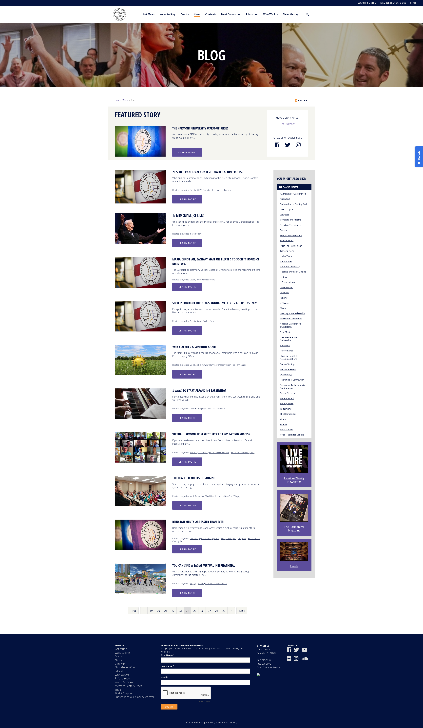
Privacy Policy (230, 722)
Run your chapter (217, 365)
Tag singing (285, 408)
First (133, 611)
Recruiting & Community (292, 379)
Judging (283, 297)
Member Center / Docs (393, 2)
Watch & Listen (367, 2)
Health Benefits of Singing (229, 496)
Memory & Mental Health (292, 313)
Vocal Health (210, 496)
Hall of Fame (286, 256)
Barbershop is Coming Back (242, 452)
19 (151, 611)
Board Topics (286, 209)
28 (216, 611)
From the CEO (286, 240)
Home (118, 100)
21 (165, 611)
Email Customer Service (268, 667)
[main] (211, 328)
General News (287, 250)
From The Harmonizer (236, 365)
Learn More (187, 152)
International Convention (223, 190)
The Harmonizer (288, 413)
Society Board (196, 279)
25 (194, 611)
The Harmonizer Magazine (294, 528)
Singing (193, 583)
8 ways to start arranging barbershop (199, 390)
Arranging (200, 408)
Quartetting (285, 374)
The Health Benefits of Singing (193, 478)
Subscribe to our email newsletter (134, 697)
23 (180, 611)
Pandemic (285, 345)
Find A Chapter (123, 693)
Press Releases (288, 369)
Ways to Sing (168, 14)
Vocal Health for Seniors (292, 434)
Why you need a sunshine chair (194, 347)
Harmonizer (286, 261)
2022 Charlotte (204, 190)
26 (202, 611)
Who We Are (270, 14)
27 (209, 611)
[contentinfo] (211, 681)
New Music (285, 331)
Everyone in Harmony (291, 235)
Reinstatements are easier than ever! (198, 522)
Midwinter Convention (291, 318)
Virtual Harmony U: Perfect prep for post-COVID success (211, 434)
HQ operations (287, 282)
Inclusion (284, 292)
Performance (286, 350)
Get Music (149, 14)
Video (283, 419)
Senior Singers (287, 393)
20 (158, 611)
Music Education (197, 496)
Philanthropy (290, 14)
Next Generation (231, 14)
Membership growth (199, 365)
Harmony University (199, 452)
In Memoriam (196, 233)
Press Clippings (287, 364)
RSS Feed (303, 100)
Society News (209, 279)
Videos (283, 424)
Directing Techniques (290, 224)
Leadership (195, 538)
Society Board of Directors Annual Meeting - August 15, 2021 (214, 303)
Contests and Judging (290, 219)
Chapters (242, 538)
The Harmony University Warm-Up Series (200, 128)
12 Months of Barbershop (293, 193)
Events (185, 14)
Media (283, 308)
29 (223, 611)
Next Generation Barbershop (288, 339)
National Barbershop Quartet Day (290, 325)
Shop (413, 2)
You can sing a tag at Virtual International (203, 565)
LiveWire (284, 302)
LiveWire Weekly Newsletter (294, 480)
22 (173, 611)
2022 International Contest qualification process (207, 172)
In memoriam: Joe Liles (188, 215)
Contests (210, 14)
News (197, 14)
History (283, 276)
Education (252, 14)
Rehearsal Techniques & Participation (292, 386)
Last (242, 611)
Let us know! (287, 124)
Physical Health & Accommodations (288, 357)
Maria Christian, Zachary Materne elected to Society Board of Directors (215, 261)
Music (192, 408)
